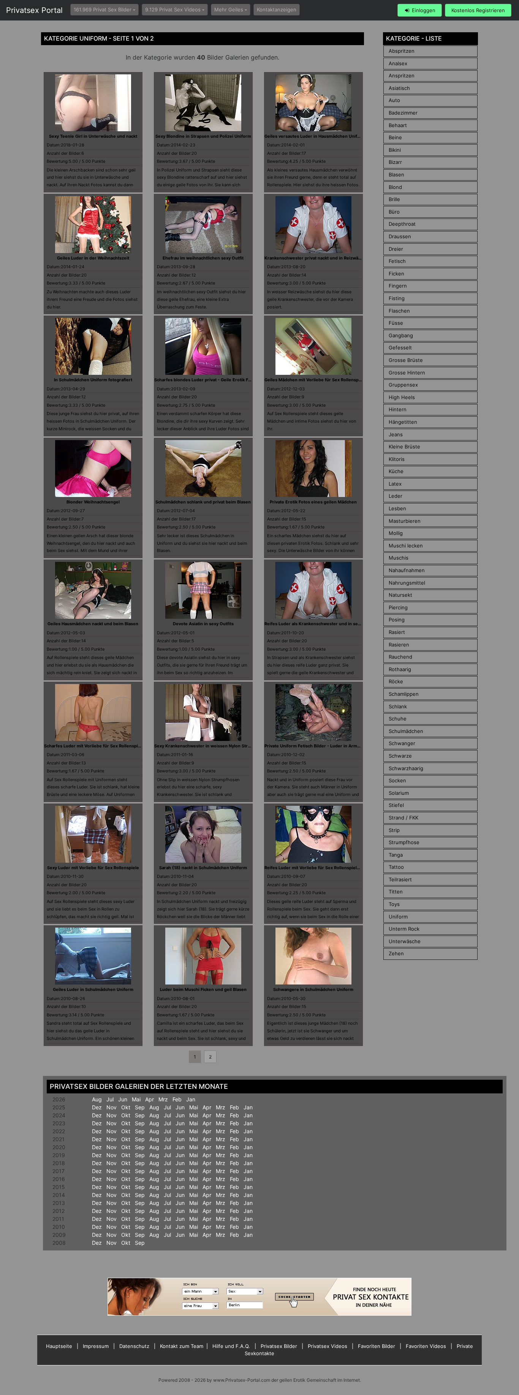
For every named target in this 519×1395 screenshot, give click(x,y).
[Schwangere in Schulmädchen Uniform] (313, 955)
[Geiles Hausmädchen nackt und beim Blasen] (93, 590)
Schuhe (398, 719)
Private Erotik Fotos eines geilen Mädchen (313, 502)
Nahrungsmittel (407, 583)
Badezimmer (403, 113)
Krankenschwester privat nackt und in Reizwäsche (316, 258)
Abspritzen (402, 51)
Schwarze (400, 756)
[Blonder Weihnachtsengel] (93, 468)
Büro (394, 212)
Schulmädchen (406, 731)
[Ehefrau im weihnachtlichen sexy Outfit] (203, 224)
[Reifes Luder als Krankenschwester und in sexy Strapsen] (313, 590)
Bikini (395, 150)
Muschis (398, 558)
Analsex (398, 63)
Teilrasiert (400, 879)
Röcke (396, 681)
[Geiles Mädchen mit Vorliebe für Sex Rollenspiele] (313, 346)
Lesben (397, 508)
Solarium (399, 793)
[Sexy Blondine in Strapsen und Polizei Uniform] (203, 102)
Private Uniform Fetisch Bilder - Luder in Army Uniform (320, 746)
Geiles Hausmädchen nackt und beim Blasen (92, 623)
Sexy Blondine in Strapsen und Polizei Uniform (203, 136)
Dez (97, 1107)
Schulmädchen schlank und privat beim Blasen (203, 502)
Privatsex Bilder (279, 1346)
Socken (397, 780)
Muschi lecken (406, 546)
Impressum (96, 1346)
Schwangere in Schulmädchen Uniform (313, 989)
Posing (397, 620)
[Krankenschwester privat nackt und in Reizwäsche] (313, 224)
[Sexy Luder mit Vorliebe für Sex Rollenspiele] (93, 833)
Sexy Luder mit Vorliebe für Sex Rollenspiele (93, 867)
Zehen (396, 953)
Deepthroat (402, 224)
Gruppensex (403, 385)
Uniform (398, 917)
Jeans (396, 434)
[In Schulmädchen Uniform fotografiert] (93, 346)
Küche (396, 471)
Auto (394, 100)
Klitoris (397, 459)
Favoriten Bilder (376, 1346)
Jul (110, 1099)
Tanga (396, 855)
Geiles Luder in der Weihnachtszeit (93, 258)
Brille (394, 199)
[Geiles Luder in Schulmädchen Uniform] (93, 955)
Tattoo (396, 867)
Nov (111, 1107)
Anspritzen (402, 75)
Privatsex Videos (327, 1346)
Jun (122, 1099)
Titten (396, 892)
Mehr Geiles (228, 9)
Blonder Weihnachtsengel (93, 502)
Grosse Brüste (406, 360)
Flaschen (399, 311)
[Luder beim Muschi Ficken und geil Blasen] (203, 955)
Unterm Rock (404, 929)
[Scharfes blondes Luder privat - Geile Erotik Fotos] (203, 346)
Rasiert (397, 632)
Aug (97, 1099)
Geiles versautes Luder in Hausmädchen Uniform (315, 136)
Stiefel (396, 805)
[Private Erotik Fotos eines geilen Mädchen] (313, 468)
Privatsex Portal (34, 10)
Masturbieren (405, 521)
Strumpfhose (404, 842)
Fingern (398, 286)
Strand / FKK (403, 818)
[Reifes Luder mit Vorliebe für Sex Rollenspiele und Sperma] (313, 833)
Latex (395, 484)
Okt (125, 1107)
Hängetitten (403, 422)
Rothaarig (400, 669)
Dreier (396, 249)
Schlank (398, 706)
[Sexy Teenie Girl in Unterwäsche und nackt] (93, 102)
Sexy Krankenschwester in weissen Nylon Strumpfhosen (212, 746)
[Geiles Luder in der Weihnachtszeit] (93, 224)
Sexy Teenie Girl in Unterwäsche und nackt (93, 136)
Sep (140, 1107)
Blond (395, 187)
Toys (394, 904)
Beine (395, 137)
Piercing (398, 607)
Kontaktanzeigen (276, 9)
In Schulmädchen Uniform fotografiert (93, 379)
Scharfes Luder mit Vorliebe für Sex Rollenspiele (94, 746)
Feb (177, 1099)
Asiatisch (399, 88)
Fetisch (397, 261)
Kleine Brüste (404, 447)
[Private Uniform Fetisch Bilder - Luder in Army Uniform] (313, 712)
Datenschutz (134, 1346)
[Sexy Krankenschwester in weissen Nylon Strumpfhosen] (203, 712)
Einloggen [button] (422, 10)
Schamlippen (404, 694)
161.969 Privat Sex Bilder (102, 9)
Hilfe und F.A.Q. (231, 1346)
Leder (395, 496)
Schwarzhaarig (406, 768)
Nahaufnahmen (407, 570)
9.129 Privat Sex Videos (173, 9)
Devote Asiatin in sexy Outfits (203, 623)
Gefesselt (400, 347)
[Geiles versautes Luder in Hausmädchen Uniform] (313, 102)
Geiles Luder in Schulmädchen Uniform (93, 989)
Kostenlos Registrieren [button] (478, 10)
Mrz (163, 1099)
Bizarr (395, 162)
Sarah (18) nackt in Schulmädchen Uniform (203, 867)
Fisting (397, 298)
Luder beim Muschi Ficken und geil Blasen (203, 989)
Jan (190, 1099)
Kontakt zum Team (181, 1346)
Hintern (398, 409)
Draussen (400, 236)
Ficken (396, 274)
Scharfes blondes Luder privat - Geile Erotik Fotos (205, 379)
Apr (149, 1099)
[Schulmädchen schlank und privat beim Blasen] (203, 468)
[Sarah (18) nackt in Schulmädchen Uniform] (203, 833)
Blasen (396, 174)
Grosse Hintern (407, 373)
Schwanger (402, 743)
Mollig (396, 533)
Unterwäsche (405, 941)
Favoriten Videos (426, 1346)
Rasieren (399, 645)
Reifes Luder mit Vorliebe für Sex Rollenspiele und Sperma (325, 867)
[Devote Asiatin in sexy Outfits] (203, 590)
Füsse (396, 323)
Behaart (398, 125)
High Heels (402, 397)
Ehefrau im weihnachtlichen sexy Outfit (203, 258)
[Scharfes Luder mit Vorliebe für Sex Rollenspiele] (93, 712)
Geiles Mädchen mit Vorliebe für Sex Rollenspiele (315, 379)
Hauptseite (59, 1346)
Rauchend (400, 657)
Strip (394, 830)
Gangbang (401, 335)
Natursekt (400, 595)
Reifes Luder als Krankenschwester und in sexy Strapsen (323, 623)
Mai (136, 1099)
